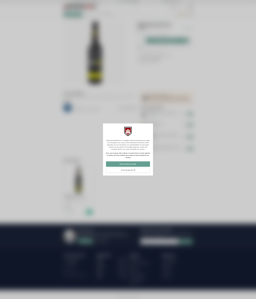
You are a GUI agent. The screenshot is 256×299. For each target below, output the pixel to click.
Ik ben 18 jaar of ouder (128, 164)
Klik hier (120, 149)
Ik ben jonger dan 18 (128, 170)
